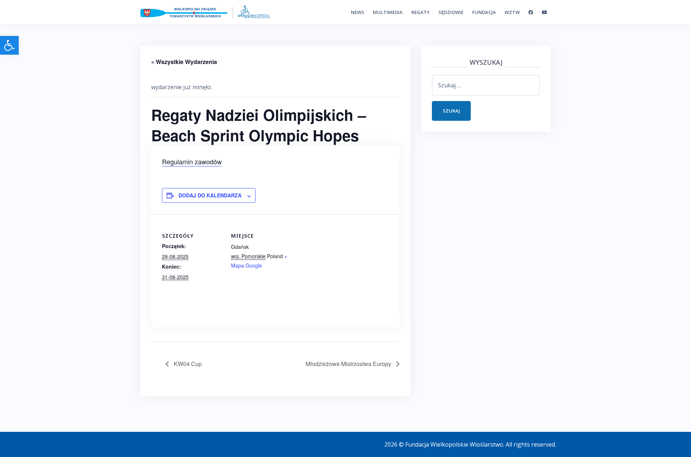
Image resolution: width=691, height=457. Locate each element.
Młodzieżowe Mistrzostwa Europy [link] (349, 364)
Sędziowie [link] (451, 12)
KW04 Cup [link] (187, 364)
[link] (9, 45)
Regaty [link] (420, 12)
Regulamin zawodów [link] (192, 161)
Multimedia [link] (388, 12)
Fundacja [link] (484, 12)
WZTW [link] (512, 12)
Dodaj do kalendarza (210, 195)
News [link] (357, 12)
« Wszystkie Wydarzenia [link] (184, 62)
